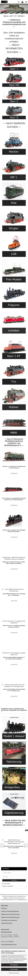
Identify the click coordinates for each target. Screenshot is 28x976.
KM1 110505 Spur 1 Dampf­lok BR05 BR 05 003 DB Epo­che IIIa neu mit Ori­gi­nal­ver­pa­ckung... (14, 499)
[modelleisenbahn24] (3, 2)
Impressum (4, 908)
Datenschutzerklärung (9, 961)
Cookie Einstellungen (6, 923)
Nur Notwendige (14, 969)
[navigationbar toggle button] (26, 2)
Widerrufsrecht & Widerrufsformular (10, 914)
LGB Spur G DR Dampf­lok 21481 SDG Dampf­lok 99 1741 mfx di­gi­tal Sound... (14, 690)
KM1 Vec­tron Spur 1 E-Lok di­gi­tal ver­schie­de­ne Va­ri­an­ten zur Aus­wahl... (14, 626)
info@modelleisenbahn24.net (9, 944)
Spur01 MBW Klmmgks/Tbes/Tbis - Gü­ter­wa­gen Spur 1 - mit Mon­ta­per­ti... (14, 594)
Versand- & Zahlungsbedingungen (10, 911)
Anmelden (14, 880)
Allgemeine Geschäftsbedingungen (10, 917)
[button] (2, 845)
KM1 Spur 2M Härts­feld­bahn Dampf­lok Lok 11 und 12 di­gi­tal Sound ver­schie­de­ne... (14, 658)
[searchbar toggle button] (19, 2)
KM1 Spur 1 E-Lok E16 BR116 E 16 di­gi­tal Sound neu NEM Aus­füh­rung (14, 467)
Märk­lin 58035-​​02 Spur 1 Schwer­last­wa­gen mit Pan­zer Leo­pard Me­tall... (14, 847)
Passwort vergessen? (7, 886)
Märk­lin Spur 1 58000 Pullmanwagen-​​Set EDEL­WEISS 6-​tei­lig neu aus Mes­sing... (14, 562)
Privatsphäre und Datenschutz (9, 920)
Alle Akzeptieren (14, 964)
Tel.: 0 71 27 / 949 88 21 (7, 941)
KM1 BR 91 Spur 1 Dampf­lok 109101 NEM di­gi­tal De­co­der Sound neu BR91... (14, 530)
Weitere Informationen (14, 973)
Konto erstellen (6, 883)
